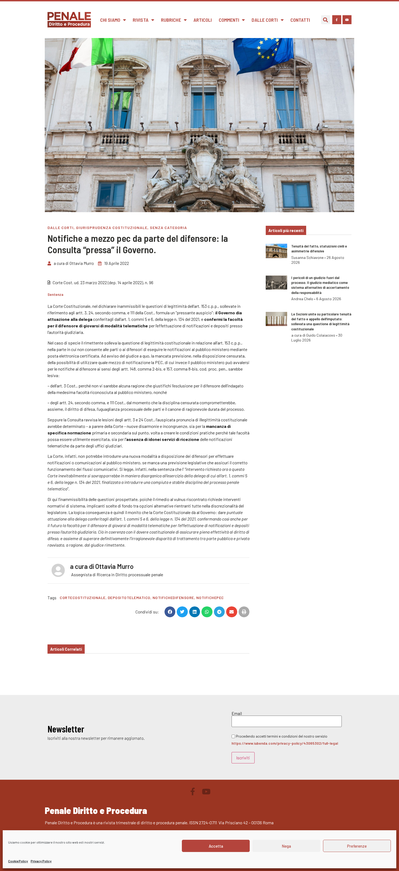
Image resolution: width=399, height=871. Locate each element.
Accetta (216, 846)
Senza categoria (168, 227)
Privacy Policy (41, 861)
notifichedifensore (173, 597)
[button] (325, 19)
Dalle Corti (265, 20)
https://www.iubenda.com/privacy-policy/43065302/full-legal (285, 743)
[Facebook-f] (336, 19)
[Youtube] (347, 19)
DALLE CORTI (60, 227)
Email (237, 713)
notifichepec (210, 597)
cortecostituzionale (83, 597)
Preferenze (357, 846)
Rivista (140, 20)
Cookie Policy (18, 861)
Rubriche (171, 20)
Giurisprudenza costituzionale (111, 227)
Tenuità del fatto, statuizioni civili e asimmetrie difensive (319, 248)
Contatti (300, 20)
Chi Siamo (110, 20)
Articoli (203, 20)
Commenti (229, 20)
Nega (286, 846)
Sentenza (55, 294)
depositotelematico (129, 597)
